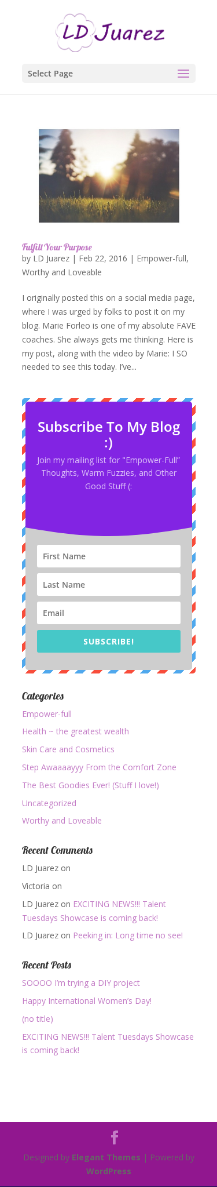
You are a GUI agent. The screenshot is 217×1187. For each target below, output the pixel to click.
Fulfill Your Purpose (57, 247)
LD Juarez (51, 258)
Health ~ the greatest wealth (75, 731)
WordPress (108, 1171)
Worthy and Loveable (62, 272)
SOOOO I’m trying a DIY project (81, 982)
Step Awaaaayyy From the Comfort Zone (99, 767)
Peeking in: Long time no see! (128, 935)
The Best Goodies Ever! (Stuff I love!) (90, 785)
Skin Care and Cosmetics (68, 749)
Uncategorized (49, 803)
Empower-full (161, 258)
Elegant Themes (106, 1157)
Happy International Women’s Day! (87, 1000)
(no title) (37, 1018)
